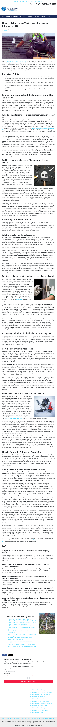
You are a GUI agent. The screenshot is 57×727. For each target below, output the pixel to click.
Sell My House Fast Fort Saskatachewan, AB (41, 703)
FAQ (49, 17)
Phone (6, 676)
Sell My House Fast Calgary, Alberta (39, 710)
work (26, 61)
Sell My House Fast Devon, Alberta (38, 705)
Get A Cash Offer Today (7, 718)
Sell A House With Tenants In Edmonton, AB (19, 619)
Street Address (7, 673)
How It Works (27, 17)
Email (31, 676)
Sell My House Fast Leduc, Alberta (38, 699)
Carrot (42, 725)
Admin (5, 30)
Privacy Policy (48, 718)
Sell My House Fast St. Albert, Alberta (39, 690)
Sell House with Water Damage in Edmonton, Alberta (21, 644)
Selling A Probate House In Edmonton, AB (18, 624)
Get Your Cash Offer (19, 1)
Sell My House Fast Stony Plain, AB (38, 696)
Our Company (29, 1)
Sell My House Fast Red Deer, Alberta (39, 708)
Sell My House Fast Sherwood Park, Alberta (41, 692)
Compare (36, 17)
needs (23, 61)
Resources (41, 718)
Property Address (9, 669)
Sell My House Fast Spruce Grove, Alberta (40, 694)
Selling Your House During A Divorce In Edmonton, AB (22, 622)
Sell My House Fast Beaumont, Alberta (39, 701)
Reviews (43, 17)
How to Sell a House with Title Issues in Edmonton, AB (22, 646)
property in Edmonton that (14, 61)
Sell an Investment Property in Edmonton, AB (19, 626)
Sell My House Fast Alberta (36, 712)
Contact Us (37, 1)
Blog (42, 1)
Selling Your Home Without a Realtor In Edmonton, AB (22, 621)
